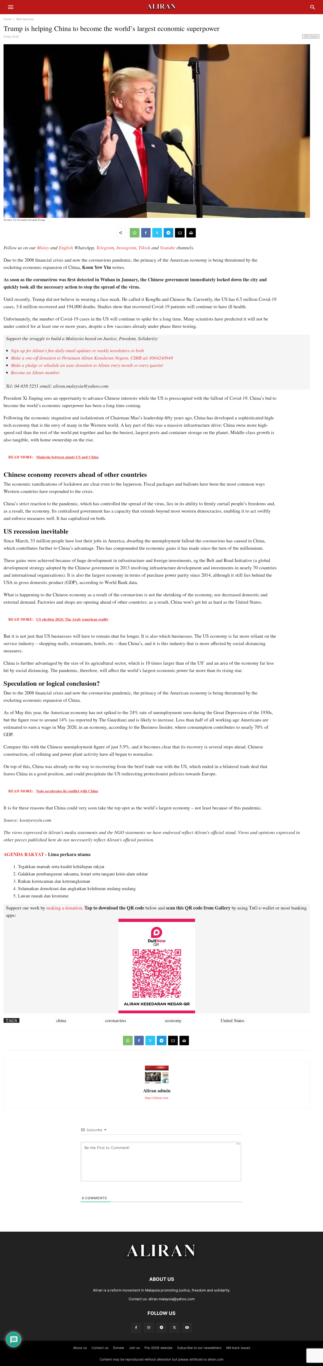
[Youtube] (187, 1327)
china (61, 1020)
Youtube (167, 247)
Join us (134, 1348)
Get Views (311, 36)
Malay (43, 247)
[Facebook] (146, 232)
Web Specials (25, 19)
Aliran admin (156, 1090)
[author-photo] (157, 1083)
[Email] (180, 232)
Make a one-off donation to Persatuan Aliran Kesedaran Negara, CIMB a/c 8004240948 (92, 358)
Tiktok (144, 247)
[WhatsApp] (135, 232)
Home (7, 19)
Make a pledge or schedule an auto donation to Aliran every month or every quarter (87, 365)
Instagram (126, 247)
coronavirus (115, 1020)
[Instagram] (148, 1327)
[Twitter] (157, 232)
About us (80, 1348)
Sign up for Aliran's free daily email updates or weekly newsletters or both (77, 350)
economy (173, 1020)
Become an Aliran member (35, 372)
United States (232, 1020)
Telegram (105, 247)
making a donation (64, 908)
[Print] (191, 232)
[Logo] (161, 1265)
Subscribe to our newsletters (199, 1348)
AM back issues (238, 1348)
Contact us (100, 1348)
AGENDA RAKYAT (24, 854)
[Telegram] (168, 232)
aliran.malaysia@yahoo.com (171, 1299)
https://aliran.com (156, 1097)
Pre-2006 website (158, 1348)
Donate (118, 1348)
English (66, 247)
